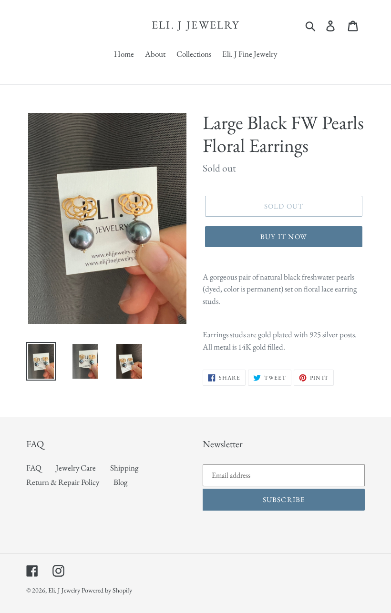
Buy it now (283, 236)
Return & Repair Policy (62, 482)
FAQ (33, 467)
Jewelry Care (76, 467)
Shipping (124, 467)
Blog (120, 482)
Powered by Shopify (107, 590)
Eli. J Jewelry (195, 25)
